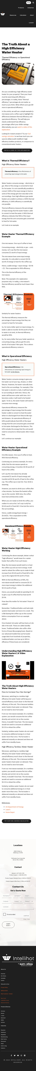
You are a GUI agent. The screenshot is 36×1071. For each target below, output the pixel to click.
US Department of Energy (15, 807)
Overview (3, 973)
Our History (3, 976)
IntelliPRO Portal (5, 1000)
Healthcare (3, 1032)
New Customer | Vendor (7, 993)
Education (3, 1030)
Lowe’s (8, 809)
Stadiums (3, 1048)
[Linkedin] (24, 1055)
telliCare (3, 1022)
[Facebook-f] (11, 1055)
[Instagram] (21, 1055)
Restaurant (3, 1041)
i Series (2, 1015)
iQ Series (3, 1011)
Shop (28, 3)
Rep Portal (3, 998)
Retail (2, 1043)
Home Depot (10, 812)
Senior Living (4, 1045)
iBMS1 (2, 1020)
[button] (33, 3)
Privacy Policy (4, 987)
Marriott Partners (5, 1002)
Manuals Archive (5, 984)
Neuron (2, 1013)
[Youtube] (18, 1055)
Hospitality (3, 1034)
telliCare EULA (4, 990)
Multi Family (4, 1039)
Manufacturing (4, 1037)
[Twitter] (14, 1055)
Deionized (3, 1018)
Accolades (3, 978)
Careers (2, 980)
